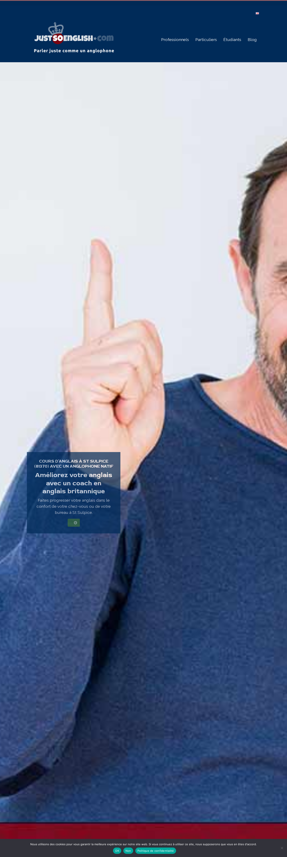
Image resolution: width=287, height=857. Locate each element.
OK (117, 850)
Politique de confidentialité (155, 850)
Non (128, 850)
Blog (252, 39)
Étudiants (232, 39)
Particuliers (206, 39)
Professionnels (175, 39)
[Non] (282, 848)
